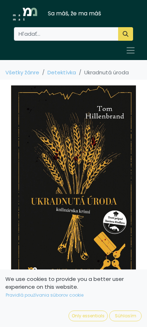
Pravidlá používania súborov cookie (44, 295)
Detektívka (61, 72)
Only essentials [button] (88, 316)
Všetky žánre (22, 72)
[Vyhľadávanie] (125, 34)
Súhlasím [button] (125, 316)
